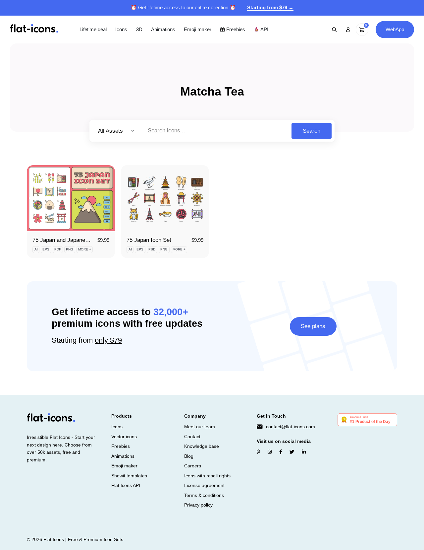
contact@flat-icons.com (290, 426)
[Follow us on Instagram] (270, 451)
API (263, 29)
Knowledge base (201, 446)
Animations (163, 29)
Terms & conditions (204, 495)
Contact (192, 436)
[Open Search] (334, 29)
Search (311, 131)
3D (139, 29)
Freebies (235, 29)
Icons (121, 29)
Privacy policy (198, 505)
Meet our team (199, 426)
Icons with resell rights (207, 475)
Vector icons (124, 436)
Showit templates (129, 475)
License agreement (204, 485)
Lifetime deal (93, 29)
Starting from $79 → (270, 7)
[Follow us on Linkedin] (304, 451)
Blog (188, 456)
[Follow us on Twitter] (292, 451)
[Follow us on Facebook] (280, 451)
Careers (192, 465)
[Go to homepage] (34, 29)
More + (84, 249)
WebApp (395, 29)
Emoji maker (197, 29)
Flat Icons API (125, 485)
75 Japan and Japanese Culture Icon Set (82, 240)
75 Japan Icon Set (149, 240)
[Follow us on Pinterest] (258, 451)
